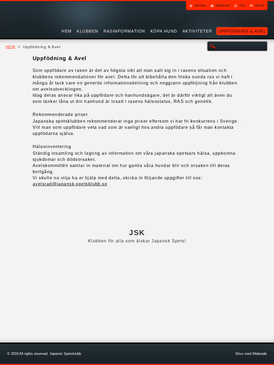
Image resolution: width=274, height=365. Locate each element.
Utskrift (259, 5)
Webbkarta (222, 5)
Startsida (200, 5)
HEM (10, 47)
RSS (242, 5)
